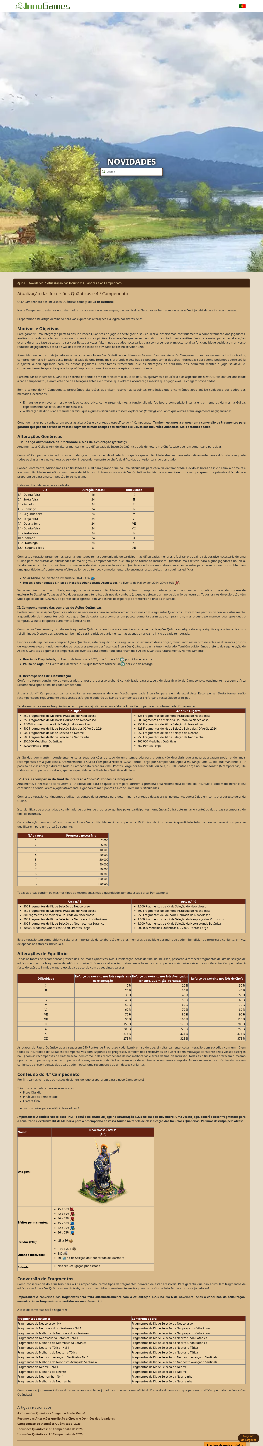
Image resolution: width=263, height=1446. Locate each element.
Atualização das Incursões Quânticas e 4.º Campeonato (84, 283)
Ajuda (21, 283)
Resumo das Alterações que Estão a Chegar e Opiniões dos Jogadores (66, 1418)
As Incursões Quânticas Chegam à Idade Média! (51, 1413)
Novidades (36, 283)
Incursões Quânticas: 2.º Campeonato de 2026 (49, 1429)
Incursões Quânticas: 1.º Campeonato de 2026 (49, 1434)
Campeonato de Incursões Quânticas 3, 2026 (49, 1424)
